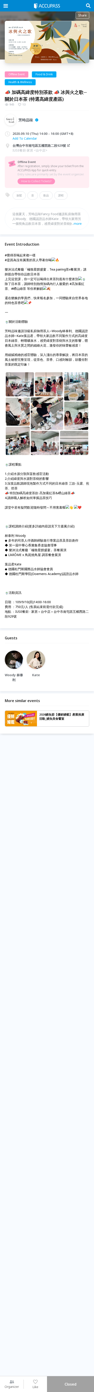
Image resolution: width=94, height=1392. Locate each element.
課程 (61, 195)
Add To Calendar (25, 138)
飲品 (46, 195)
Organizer (12, 1386)
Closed (70, 1384)
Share (82, 15)
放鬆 (19, 195)
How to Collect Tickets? (36, 181)
